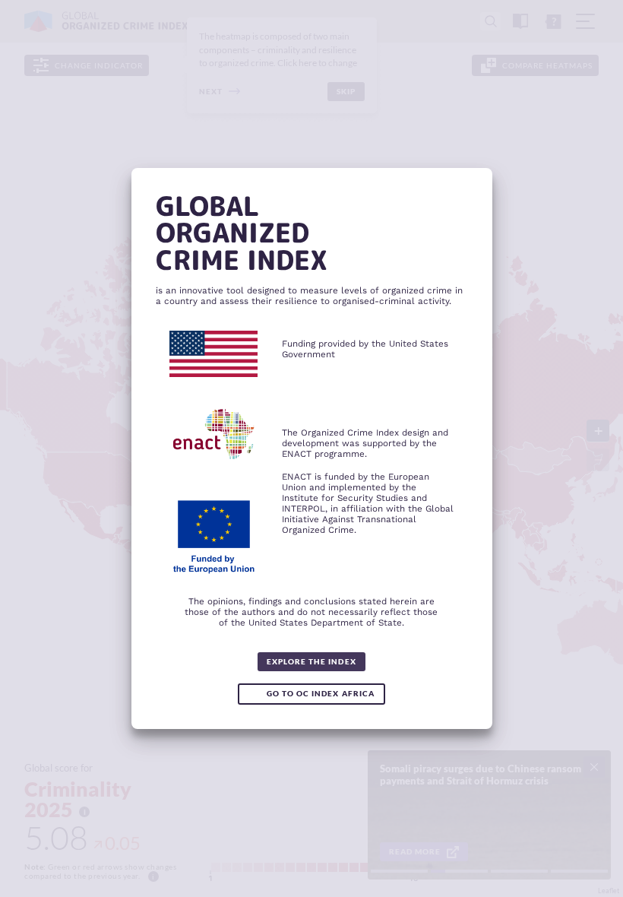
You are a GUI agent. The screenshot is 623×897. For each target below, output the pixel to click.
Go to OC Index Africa (320, 693)
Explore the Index (311, 661)
